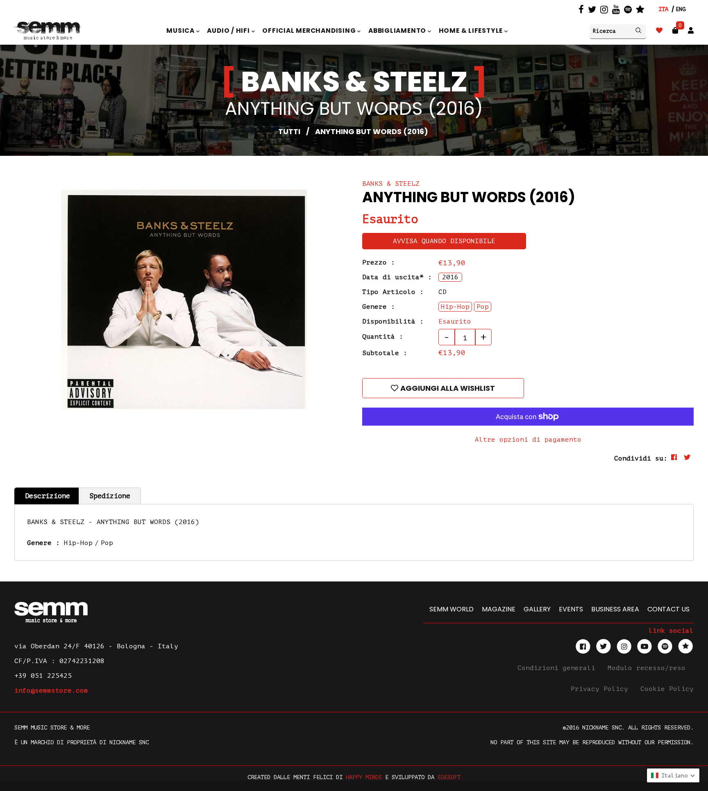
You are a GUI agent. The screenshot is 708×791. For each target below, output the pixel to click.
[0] (675, 30)
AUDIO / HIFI (229, 30)
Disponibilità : (393, 321)
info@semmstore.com (51, 690)
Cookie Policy (667, 689)
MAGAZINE (498, 609)
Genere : (378, 306)
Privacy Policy (601, 689)
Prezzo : (378, 262)
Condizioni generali (558, 668)
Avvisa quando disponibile (444, 241)
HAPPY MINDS (364, 777)
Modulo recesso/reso (649, 668)
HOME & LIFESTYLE (471, 30)
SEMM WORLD (451, 609)
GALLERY (537, 609)
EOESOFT (449, 777)
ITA (663, 9)
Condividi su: (640, 458)
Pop (107, 543)
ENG (680, 9)
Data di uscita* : (397, 277)
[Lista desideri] (659, 30)
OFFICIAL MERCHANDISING (309, 30)
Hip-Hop (78, 543)
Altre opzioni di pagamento (528, 439)
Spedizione (109, 496)
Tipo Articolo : (393, 292)
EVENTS (571, 609)
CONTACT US (668, 609)
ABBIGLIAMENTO (398, 30)
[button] (673, 775)
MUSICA (181, 30)
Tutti (289, 131)
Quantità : (382, 336)
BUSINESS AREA (615, 609)
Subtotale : (384, 353)
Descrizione (47, 496)
